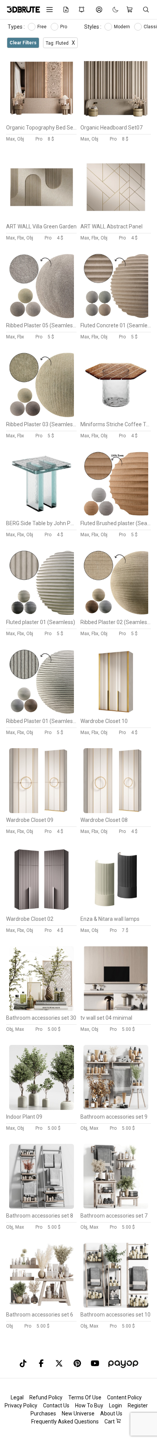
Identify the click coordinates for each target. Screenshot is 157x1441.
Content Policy (124, 1397)
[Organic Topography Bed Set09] (41, 119)
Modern (122, 26)
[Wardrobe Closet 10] (115, 712)
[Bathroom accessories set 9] (115, 1108)
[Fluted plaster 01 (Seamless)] (41, 613)
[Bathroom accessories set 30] (41, 1009)
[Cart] (130, 9)
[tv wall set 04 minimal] (115, 1009)
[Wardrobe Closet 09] (41, 811)
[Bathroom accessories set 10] (115, 1306)
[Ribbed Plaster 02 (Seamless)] (115, 613)
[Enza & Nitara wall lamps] (115, 910)
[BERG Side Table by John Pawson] (41, 514)
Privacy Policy (21, 1405)
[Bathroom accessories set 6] (41, 1306)
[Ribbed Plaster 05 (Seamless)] (41, 317)
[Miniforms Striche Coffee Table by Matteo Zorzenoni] (115, 415)
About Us (111, 1413)
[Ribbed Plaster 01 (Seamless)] (41, 712)
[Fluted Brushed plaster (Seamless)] (115, 514)
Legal (17, 1397)
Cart (110, 1421)
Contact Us (56, 1405)
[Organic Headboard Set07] (115, 119)
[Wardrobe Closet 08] (115, 811)
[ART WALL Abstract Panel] (115, 218)
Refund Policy (45, 1397)
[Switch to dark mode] (112, 9)
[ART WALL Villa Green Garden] (41, 218)
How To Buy (89, 1405)
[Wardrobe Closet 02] (41, 910)
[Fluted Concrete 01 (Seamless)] (115, 317)
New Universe (78, 1413)
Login (115, 1405)
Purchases (43, 1413)
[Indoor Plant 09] (41, 1108)
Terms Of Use (84, 1397)
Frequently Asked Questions (65, 1421)
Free (42, 26)
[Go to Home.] (21, 10)
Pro (64, 26)
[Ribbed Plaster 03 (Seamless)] (41, 415)
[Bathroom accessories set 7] (115, 1207)
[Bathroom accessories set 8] (41, 1207)
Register (138, 1405)
